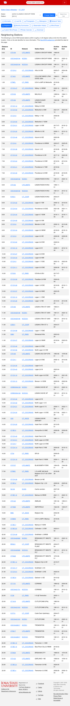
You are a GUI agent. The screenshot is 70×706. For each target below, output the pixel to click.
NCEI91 (24, 58)
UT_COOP (25, 197)
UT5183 (13, 100)
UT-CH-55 (13, 220)
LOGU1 (12, 325)
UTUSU (13, 273)
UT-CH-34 (13, 230)
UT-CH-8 (13, 143)
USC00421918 (15, 607)
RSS (39, 699)
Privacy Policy (57, 696)
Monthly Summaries (22, 25)
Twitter (40, 687)
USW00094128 (15, 387)
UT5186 (13, 307)
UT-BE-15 (13, 643)
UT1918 (13, 601)
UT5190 (13, 354)
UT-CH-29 (13, 285)
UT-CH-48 (13, 534)
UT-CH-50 (13, 122)
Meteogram (43, 21)
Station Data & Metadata (9, 10)
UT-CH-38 (13, 149)
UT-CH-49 (13, 346)
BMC (12, 513)
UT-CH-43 (13, 369)
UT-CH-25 (13, 424)
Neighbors (7, 25)
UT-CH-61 (13, 572)
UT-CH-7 (13, 444)
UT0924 (13, 653)
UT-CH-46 (13, 137)
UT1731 (13, 583)
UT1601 (13, 76)
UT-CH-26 (13, 301)
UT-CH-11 (13, 267)
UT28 (12, 595)
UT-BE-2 (13, 483)
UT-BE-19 (13, 495)
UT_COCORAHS (27, 70)
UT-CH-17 (13, 568)
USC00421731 (15, 589)
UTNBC (13, 471)
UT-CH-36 (13, 399)
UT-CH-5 (13, 116)
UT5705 (13, 94)
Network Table (56, 21)
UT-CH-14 (13, 447)
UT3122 (13, 659)
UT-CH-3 (13, 261)
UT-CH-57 (13, 291)
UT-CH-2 (13, 70)
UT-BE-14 (13, 562)
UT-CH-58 (13, 331)
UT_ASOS (25, 418)
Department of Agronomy (8, 691)
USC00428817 (15, 625)
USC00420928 (15, 538)
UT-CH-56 (13, 350)
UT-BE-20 (13, 528)
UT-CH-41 (13, 167)
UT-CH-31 (13, 125)
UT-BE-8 (13, 578)
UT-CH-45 (13, 436)
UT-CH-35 (13, 366)
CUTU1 (12, 613)
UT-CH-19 (13, 375)
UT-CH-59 (13, 279)
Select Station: (3, 15)
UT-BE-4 (13, 670)
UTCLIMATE (26, 52)
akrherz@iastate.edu (25, 692)
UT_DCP (22, 10)
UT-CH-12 (13, 106)
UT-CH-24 (13, 161)
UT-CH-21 (13, 406)
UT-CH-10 (13, 297)
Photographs (30, 21)
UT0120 (13, 501)
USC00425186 (15, 313)
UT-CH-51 (13, 440)
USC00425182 (15, 179)
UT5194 (13, 52)
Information (7, 21)
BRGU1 (13, 544)
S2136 (12, 489)
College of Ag (5, 689)
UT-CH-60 (13, 242)
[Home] (5, 2)
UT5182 (13, 185)
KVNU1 (12, 197)
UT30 (12, 453)
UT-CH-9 (13, 236)
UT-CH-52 (13, 110)
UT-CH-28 (13, 479)
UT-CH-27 (13, 254)
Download (40, 30)
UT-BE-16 (13, 647)
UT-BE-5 (13, 430)
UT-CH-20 (13, 131)
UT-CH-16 (13, 248)
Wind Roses (55, 25)
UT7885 (13, 507)
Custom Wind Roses (10, 30)
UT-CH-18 (13, 459)
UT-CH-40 (13, 214)
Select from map (63, 15)
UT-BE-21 (13, 664)
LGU (11, 418)
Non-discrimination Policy (61, 694)
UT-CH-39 (13, 173)
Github (40, 691)
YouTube (40, 695)
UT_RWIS (25, 82)
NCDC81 (25, 64)
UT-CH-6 (13, 224)
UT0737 (13, 465)
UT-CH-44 (13, 258)
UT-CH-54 (13, 209)
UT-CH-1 (13, 360)
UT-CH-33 (13, 155)
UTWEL (13, 82)
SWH (12, 334)
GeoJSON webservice (47, 40)
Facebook (41, 683)
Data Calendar (27, 30)
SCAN (24, 489)
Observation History (39, 25)
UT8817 (13, 631)
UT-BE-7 (13, 525)
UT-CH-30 (13, 412)
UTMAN (13, 519)
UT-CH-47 (13, 88)
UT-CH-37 (13, 340)
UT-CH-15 (13, 381)
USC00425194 (15, 58)
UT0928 (13, 556)
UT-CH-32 (13, 403)
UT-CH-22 (13, 203)
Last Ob (18, 21)
